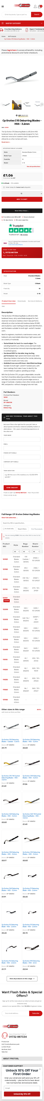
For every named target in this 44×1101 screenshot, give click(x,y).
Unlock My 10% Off (22, 1094)
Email (6, 444)
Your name (7, 435)
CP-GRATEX (10, 745)
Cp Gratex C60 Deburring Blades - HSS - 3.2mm (10, 889)
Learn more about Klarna (15, 244)
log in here (12, 50)
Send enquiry (12, 487)
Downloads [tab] (22, 301)
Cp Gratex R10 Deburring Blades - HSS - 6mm (31, 962)
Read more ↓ (6, 142)
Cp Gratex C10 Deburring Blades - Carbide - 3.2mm (10, 741)
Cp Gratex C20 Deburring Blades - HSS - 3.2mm (10, 815)
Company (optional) (11, 462)
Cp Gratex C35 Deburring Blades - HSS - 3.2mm (31, 853)
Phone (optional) (10, 453)
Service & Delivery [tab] (35, 301)
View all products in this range (21, 978)
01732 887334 (11, 252)
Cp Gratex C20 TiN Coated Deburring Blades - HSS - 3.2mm (32, 816)
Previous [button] (2, 104)
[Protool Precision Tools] (22, 6)
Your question (9, 470)
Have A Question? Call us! (17, 1034)
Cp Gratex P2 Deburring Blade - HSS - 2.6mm (10, 926)
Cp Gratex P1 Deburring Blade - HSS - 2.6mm (31, 889)
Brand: (4, 745)
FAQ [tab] (3, 306)
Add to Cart (22, 199)
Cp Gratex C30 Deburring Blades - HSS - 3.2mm (10, 853)
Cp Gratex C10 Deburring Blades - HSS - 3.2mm (31, 741)
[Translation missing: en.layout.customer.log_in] (35, 6)
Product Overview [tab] (8, 301)
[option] (6, 105)
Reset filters (22, 529)
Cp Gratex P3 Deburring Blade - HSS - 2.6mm (31, 926)
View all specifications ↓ (34, 166)
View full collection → (10, 517)
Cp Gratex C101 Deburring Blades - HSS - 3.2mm (31, 777)
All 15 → (39, 709)
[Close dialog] (39, 1069)
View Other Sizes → (22, 210)
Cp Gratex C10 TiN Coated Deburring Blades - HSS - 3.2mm (11, 778)
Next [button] (42, 104)
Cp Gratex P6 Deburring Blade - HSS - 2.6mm (10, 962)
